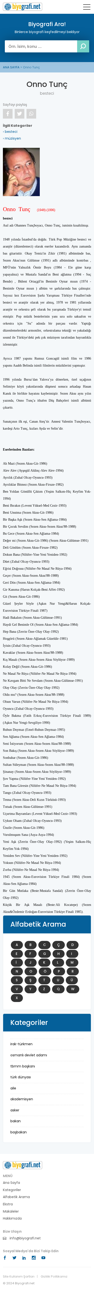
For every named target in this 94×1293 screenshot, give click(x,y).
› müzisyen (12, 138)
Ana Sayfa (11, 1182)
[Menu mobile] (86, 8)
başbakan (18, 1132)
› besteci (10, 131)
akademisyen (21, 1099)
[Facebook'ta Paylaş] (8, 114)
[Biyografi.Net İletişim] (22, 1165)
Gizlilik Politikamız (54, 1276)
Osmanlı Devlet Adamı (28, 1055)
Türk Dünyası (20, 1077)
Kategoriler (12, 1190)
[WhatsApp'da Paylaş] (31, 114)
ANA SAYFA (11, 67)
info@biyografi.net (25, 1238)
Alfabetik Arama (16, 1197)
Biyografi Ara (22, 6)
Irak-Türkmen (21, 1044)
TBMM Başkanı (22, 1066)
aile (13, 1088)
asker (14, 1110)
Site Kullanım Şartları (18, 1276)
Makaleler (11, 1211)
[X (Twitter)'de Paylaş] (19, 114)
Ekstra (8, 1204)
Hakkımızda (12, 1218)
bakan (15, 1121)
